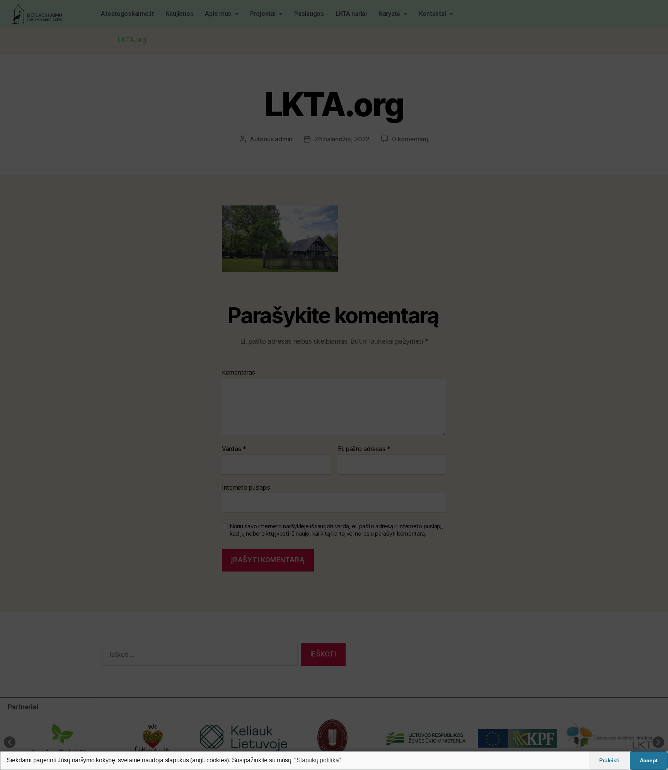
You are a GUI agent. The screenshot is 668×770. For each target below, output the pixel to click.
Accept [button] (649, 760)
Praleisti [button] (609, 760)
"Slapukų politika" (317, 760)
